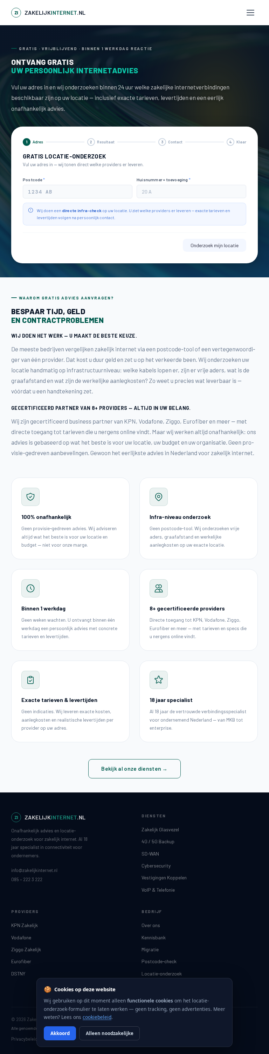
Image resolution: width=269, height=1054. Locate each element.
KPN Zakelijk (24, 925)
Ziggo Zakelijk (26, 949)
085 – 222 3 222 (26, 879)
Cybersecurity (156, 866)
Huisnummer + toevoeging (164, 179)
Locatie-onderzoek (162, 974)
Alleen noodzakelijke (109, 1033)
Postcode (34, 179)
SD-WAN (150, 854)
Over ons (151, 925)
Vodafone (21, 937)
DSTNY (18, 974)
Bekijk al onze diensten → (134, 768)
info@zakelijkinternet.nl (34, 870)
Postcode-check (159, 961)
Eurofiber (21, 961)
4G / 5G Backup (158, 841)
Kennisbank (154, 937)
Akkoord (60, 1033)
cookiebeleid (97, 1017)
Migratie (150, 949)
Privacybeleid (24, 1038)
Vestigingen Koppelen (164, 877)
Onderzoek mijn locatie (215, 245)
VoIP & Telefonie (158, 890)
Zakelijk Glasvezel (160, 829)
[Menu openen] (251, 13)
